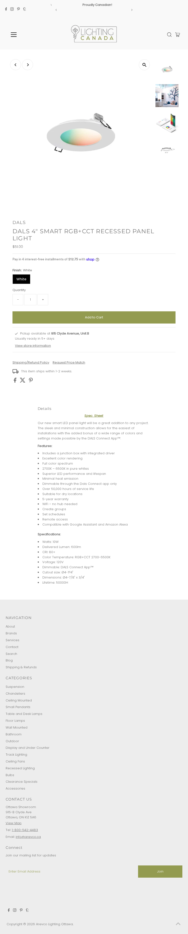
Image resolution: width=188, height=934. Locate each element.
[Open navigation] (28, 35)
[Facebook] (6, 10)
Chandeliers (15, 693)
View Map (14, 823)
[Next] (131, 9)
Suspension (15, 686)
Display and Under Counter (27, 747)
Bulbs (10, 775)
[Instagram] (12, 10)
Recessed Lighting (20, 768)
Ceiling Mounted (19, 700)
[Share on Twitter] (23, 381)
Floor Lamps (15, 720)
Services (12, 640)
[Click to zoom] (144, 64)
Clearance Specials (21, 781)
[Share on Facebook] (15, 381)
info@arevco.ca (28, 836)
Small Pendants (18, 707)
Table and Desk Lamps (24, 713)
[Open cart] (177, 35)
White (21, 279)
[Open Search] (169, 34)
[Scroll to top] (178, 924)
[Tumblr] (24, 10)
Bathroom (14, 734)
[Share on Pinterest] (31, 381)
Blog (9, 660)
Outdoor (12, 741)
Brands (11, 633)
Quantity (19, 290)
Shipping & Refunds (21, 667)
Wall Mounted (16, 727)
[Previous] (56, 9)
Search (11, 653)
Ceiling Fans (15, 761)
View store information (33, 345)
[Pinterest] (18, 10)
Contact (12, 647)
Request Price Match (69, 362)
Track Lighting (16, 754)
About (10, 626)
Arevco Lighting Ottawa (54, 924)
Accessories (15, 788)
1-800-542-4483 (25, 830)
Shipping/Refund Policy (30, 362)
